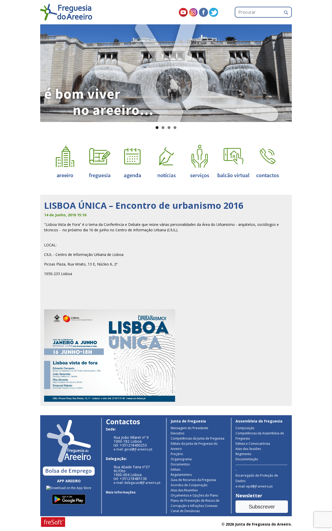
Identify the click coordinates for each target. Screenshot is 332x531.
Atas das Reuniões (184, 490)
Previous (31, 72)
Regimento (243, 454)
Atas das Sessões (248, 449)
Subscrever (262, 507)
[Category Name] (132, 161)
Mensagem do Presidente (189, 428)
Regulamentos (181, 474)
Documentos (180, 464)
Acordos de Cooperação (189, 485)
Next (301, 72)
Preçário (177, 454)
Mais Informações (121, 492)
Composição (245, 428)
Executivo (177, 433)
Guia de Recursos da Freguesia (193, 480)
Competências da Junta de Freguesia (197, 438)
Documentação (247, 459)
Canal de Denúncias (185, 511)
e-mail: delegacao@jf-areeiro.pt (137, 482)
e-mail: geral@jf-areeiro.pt (133, 449)
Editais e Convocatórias (253, 443)
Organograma (181, 459)
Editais (175, 469)
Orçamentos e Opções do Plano (194, 495)
